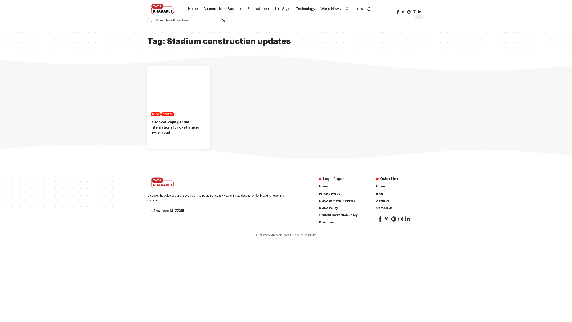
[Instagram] (414, 12)
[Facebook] (398, 12)
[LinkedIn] (420, 12)
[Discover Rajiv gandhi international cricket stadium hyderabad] (178, 91)
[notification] (369, 9)
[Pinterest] (409, 12)
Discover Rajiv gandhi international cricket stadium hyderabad (176, 127)
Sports (168, 114)
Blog (155, 114)
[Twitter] (403, 12)
